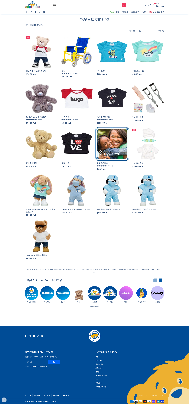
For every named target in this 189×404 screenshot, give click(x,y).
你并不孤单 (101, 71)
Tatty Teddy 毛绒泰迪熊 (36, 117)
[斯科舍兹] (110, 293)
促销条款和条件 (101, 387)
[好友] (79, 293)
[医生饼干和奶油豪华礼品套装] (147, 190)
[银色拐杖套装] (147, 97)
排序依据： (133, 31)
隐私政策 (37, 395)
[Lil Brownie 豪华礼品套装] (41, 236)
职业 (97, 379)
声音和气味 (142, 302)
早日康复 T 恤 (138, 71)
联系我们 (98, 368)
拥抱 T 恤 (65, 117)
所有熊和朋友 (31, 302)
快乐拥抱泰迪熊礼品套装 (36, 71)
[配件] (63, 293)
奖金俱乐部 (99, 364)
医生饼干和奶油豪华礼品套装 (144, 209)
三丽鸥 (157, 302)
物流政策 (56, 395)
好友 (78, 302)
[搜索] (124, 5)
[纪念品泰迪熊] (41, 144)
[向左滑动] (155, 280)
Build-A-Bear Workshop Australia (45, 401)
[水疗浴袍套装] (147, 144)
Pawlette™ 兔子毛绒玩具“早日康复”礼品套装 (41, 210)
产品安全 (98, 383)
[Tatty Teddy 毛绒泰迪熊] (41, 97)
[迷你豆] (94, 293)
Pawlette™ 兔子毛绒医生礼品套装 (76, 209)
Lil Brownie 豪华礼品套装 (36, 255)
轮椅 (63, 71)
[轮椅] (77, 51)
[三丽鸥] (157, 293)
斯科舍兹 (110, 302)
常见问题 (98, 360)
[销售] (126, 293)
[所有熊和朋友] (31, 293)
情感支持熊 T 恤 (103, 117)
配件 (63, 302)
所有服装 (47, 302)
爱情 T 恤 (65, 163)
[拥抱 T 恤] (77, 97)
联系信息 (66, 395)
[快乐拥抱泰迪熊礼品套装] (41, 51)
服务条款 (47, 395)
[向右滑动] (160, 280)
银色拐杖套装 (137, 117)
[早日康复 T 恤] (147, 51)
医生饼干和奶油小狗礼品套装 (108, 209)
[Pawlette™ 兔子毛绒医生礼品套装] (77, 190)
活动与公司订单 (101, 375)
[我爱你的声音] (112, 144)
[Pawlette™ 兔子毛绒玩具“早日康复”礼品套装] (41, 190)
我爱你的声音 (102, 163)
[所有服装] (47, 293)
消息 (97, 357)
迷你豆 (94, 302)
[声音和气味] (142, 293)
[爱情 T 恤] (77, 144)
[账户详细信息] (144, 5)
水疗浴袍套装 (137, 163)
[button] (158, 4)
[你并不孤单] (112, 51)
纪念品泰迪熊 (31, 163)
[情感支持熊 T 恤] (112, 97)
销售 (126, 302)
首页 (26, 25)
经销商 (97, 372)
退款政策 (28, 395)
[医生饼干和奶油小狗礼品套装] (112, 190)
